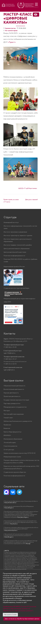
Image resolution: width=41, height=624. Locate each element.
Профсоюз (7, 425)
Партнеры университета (12, 403)
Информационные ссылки (12, 457)
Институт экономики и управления (15, 232)
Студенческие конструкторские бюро (16, 288)
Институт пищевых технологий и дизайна (18, 245)
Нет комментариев (11, 31)
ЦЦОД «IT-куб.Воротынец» (27, 188)
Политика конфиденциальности (14, 256)
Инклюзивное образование (13, 439)
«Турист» (12, 42)
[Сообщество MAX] (6, 492)
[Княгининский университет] (20, 6)
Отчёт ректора (9, 450)
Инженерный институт (11, 222)
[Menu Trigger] (36, 4)
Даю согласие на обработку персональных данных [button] (22, 619)
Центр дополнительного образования (16, 249)
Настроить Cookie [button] (10, 615)
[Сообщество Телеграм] (19, 492)
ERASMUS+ (7, 435)
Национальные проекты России (14, 267)
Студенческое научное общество (15, 472)
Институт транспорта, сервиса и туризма (18, 235)
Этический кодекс (10, 442)
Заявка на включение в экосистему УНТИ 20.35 (19, 453)
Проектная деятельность (12, 396)
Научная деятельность (11, 393)
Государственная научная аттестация (16, 400)
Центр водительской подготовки (15, 252)
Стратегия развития (10, 446)
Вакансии (7, 428)
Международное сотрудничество (15, 407)
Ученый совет (8, 418)
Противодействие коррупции (14, 414)
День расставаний (31, 200)
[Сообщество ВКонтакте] (13, 492)
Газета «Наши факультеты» (13, 432)
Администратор (10, 28)
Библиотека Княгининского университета (18, 421)
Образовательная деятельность (14, 386)
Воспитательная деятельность (14, 389)
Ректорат (7, 411)
